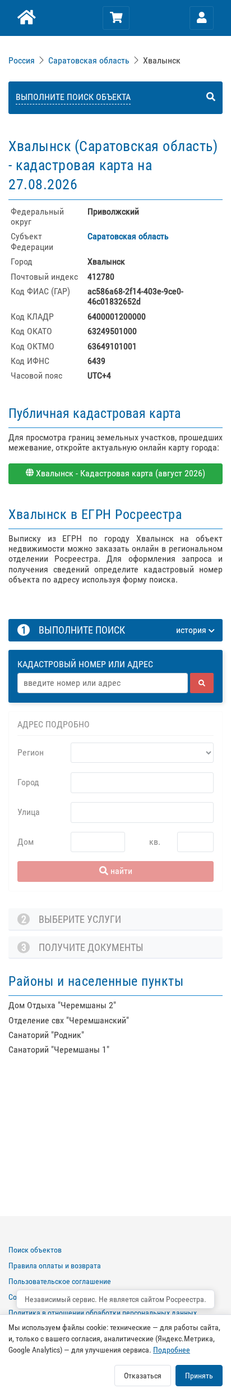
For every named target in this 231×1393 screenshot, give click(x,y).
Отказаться (142, 1375)
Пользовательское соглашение (59, 1281)
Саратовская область (89, 60)
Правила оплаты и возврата (54, 1265)
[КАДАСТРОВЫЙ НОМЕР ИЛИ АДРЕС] (116, 654)
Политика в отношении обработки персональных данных (102, 1312)
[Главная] (25, 18)
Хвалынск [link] (162, 60)
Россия (21, 60)
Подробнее (171, 1349)
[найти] (202, 683)
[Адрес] (102, 683)
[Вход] (202, 18)
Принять (199, 1375)
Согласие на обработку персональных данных (84, 1296)
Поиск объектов (35, 1249)
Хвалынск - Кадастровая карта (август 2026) (119, 473)
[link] (22, 60)
